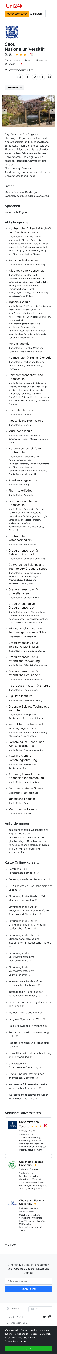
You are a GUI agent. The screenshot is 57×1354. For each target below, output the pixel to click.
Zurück (12, 1244)
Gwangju (34, 1169)
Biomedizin (14, 576)
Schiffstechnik (31, 306)
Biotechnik (36, 240)
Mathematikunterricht (27, 285)
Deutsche (25, 393)
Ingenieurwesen (17, 330)
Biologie (37, 254)
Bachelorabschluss (16, 195)
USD (37, 1309)
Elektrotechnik (28, 327)
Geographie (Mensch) (34, 509)
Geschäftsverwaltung (34, 264)
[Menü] (48, 13)
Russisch (13, 390)
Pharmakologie (16, 580)
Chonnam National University (31, 1163)
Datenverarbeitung (33, 700)
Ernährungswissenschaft (34, 247)
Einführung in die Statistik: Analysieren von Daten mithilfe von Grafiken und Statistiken (29, 910)
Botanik (28, 243)
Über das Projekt (15, 1317)
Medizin (28, 425)
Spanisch (40, 390)
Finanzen (28, 750)
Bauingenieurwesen (35, 330)
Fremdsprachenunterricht (21, 289)
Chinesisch (14, 393)
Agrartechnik (15, 247)
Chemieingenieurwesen (38, 317)
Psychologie (37, 526)
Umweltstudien (38, 470)
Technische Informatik (35, 334)
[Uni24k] (14, 6)
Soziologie (42, 516)
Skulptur (28, 348)
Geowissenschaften (18, 463)
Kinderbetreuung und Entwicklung (25, 365)
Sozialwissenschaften (19, 523)
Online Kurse (14, 87)
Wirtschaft (14, 530)
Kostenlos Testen (17, 14)
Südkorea (9, 60)
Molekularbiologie (29, 576)
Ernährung (14, 369)
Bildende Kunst (34, 351)
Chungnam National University (32, 1202)
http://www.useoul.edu (21, 69)
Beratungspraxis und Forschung (27, 879)
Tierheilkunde (30, 544)
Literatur (38, 397)
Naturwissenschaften (19, 470)
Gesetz (27, 414)
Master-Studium (14, 192)
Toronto (31, 1130)
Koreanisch (11, 212)
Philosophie (27, 397)
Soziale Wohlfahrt (17, 512)
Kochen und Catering (34, 362)
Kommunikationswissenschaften (24, 519)
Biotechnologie (16, 250)
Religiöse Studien (26, 386)
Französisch (14, 397)
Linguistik (36, 393)
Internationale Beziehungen (22, 516)
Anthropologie (34, 512)
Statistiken (35, 463)
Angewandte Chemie (19, 240)
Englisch (24, 212)
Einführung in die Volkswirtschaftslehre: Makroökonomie (22, 956)
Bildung (30, 296)
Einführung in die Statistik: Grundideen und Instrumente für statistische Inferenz (28, 924)
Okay (28, 1348)
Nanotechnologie (32, 573)
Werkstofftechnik (17, 317)
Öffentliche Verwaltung (35, 665)
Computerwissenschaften (21, 337)
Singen (25, 439)
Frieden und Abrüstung (35, 732)
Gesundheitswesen (33, 679)
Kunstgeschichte (27, 390)
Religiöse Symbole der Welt (25, 1019)
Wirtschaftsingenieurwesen (22, 323)
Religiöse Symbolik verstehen (26, 1025)
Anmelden (36, 14)
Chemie (20, 474)
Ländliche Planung (33, 236)
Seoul (18, 60)
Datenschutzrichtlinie (17, 1322)
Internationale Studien (35, 651)
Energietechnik (34, 313)
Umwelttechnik (16, 320)
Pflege (27, 484)
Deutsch (15, 1308)
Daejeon (34, 1208)
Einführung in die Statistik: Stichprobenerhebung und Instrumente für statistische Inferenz (30, 938)
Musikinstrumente (39, 439)
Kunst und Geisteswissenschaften (26, 622)
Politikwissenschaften (19, 526)
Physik (12, 474)
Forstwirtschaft (41, 243)
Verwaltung (24, 1140)
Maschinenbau (16, 334)
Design (22, 351)
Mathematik (30, 474)
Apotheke (28, 495)
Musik (11, 442)
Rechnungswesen (28, 1146)
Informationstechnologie (31, 1227)
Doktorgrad (32, 192)
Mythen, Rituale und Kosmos (25, 1012)
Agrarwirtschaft (16, 243)
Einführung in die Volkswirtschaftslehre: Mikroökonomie (22, 971)
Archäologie (42, 386)
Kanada (22, 1130)
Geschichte (43, 400)
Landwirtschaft (32, 250)
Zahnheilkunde (31, 792)
